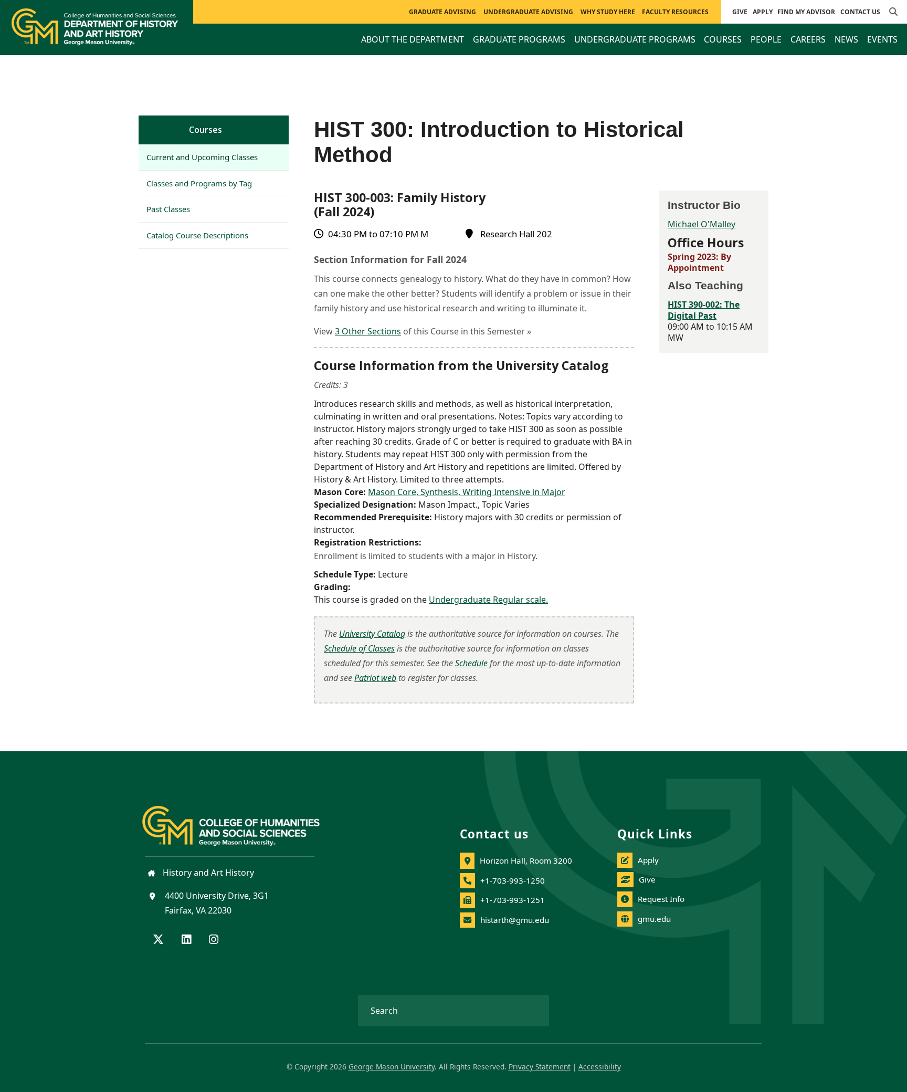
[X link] (158, 940)
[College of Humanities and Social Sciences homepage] (241, 819)
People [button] (766, 39)
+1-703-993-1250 (512, 880)
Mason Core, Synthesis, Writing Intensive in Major (466, 492)
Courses (205, 129)
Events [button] (882, 39)
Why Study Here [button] (608, 11)
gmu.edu (654, 919)
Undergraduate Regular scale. (488, 599)
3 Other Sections (368, 331)
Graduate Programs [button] (519, 39)
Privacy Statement (540, 1067)
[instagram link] (214, 940)
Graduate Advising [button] (442, 11)
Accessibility (599, 1067)
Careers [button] (808, 39)
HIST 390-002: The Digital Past (704, 310)
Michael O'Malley (701, 224)
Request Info (661, 899)
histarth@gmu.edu (514, 920)
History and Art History (207, 872)
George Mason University (392, 1067)
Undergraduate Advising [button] (528, 11)
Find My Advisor (806, 11)
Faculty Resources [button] (675, 11)
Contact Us (860, 11)
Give (739, 11)
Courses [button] (723, 39)
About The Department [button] (412, 39)
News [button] (846, 39)
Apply (763, 11)
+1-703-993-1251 (512, 900)
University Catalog (372, 633)
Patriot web (375, 678)
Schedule (471, 663)
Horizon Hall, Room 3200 (526, 860)
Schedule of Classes (359, 648)
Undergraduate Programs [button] (634, 39)
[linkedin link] (186, 940)
